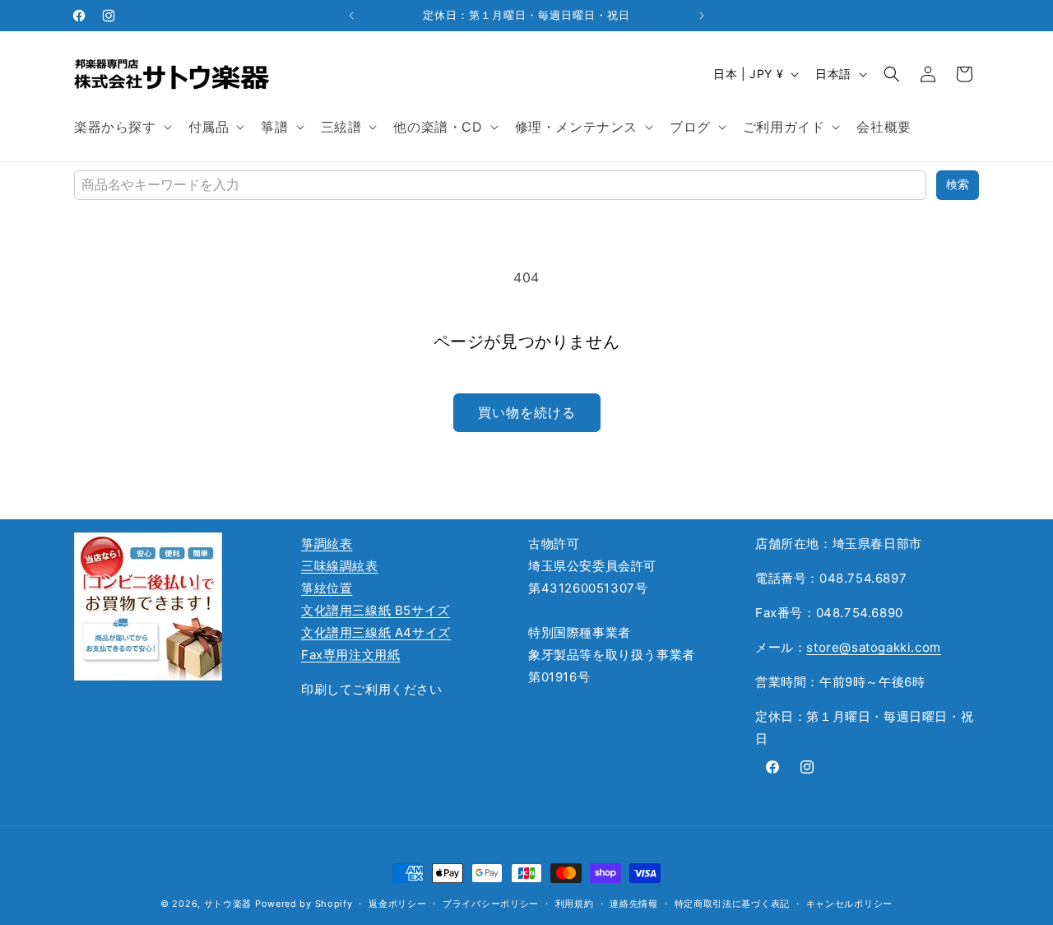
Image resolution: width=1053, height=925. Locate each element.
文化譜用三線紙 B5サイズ (375, 610)
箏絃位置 (326, 588)
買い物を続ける (527, 412)
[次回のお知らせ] (702, 15)
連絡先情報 (634, 903)
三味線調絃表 (339, 566)
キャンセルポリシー (849, 903)
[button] (121, 127)
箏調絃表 (326, 543)
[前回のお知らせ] (351, 15)
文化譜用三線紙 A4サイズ (376, 632)
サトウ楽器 (228, 903)
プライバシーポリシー (491, 903)
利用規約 (574, 903)
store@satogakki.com (873, 647)
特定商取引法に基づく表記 (732, 903)
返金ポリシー (397, 903)
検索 (957, 184)
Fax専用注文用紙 (350, 654)
